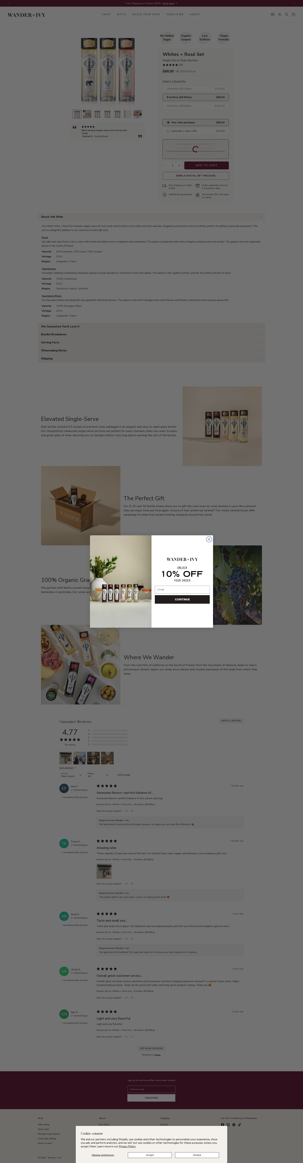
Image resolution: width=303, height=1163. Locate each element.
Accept (150, 1155)
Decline (197, 1155)
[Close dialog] (209, 539)
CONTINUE (182, 599)
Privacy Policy (127, 1146)
